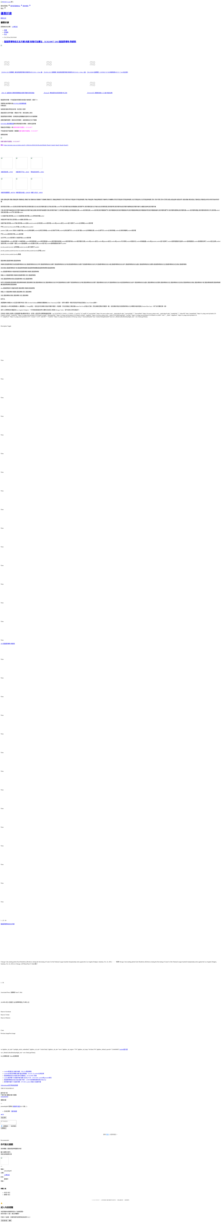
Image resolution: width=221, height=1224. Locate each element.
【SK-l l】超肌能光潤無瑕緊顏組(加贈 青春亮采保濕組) (17, 93)
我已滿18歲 (4, 1220)
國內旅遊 (14, 1111)
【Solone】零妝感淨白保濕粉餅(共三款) (55, 93)
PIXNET (98, 1200)
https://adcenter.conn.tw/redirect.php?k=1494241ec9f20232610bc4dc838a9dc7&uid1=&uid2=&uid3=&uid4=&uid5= (36, 145)
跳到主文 (3, 18)
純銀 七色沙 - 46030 (37, 192)
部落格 (6, 32)
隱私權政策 (120, 1200)
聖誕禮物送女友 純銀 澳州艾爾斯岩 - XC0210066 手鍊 (20, 1075)
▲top (2, 1114)
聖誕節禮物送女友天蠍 (8, 924)
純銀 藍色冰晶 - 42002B (23, 192)
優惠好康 (6, 13)
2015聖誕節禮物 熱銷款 (8, 643)
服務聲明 (127, 1200)
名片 (5, 34)
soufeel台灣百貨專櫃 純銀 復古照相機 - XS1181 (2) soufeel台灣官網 (24, 1073)
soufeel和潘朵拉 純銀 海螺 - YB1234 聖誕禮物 (18, 1071)
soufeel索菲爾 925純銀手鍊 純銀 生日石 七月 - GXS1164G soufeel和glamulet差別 (28, 1077)
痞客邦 (15, 1106)
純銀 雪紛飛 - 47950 (7, 172)
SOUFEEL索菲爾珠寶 (19, 103)
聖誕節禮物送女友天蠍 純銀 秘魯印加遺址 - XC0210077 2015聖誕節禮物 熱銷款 (40, 42)
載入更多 (3, 1117)
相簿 (5, 30)
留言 (18, 1106)
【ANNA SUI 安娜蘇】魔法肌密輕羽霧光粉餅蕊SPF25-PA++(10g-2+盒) (64, 72)
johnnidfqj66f (4, 1096)
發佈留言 (3, 1128)
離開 (10, 1220)
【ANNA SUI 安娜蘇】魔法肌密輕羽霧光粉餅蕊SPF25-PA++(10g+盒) (22, 72)
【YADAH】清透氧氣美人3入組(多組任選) (100, 93)
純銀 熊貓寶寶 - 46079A (8, 192)
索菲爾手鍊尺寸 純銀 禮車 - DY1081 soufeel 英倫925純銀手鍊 (22, 1082)
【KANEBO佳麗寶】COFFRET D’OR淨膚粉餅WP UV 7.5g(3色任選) (107, 72)
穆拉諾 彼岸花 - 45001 (37, 172)
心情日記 (15, 26)
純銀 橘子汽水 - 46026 (22, 172)
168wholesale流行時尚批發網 (9, 1085)
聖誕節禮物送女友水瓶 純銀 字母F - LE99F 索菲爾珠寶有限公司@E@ (25, 1080)
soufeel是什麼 (124, 1049)
